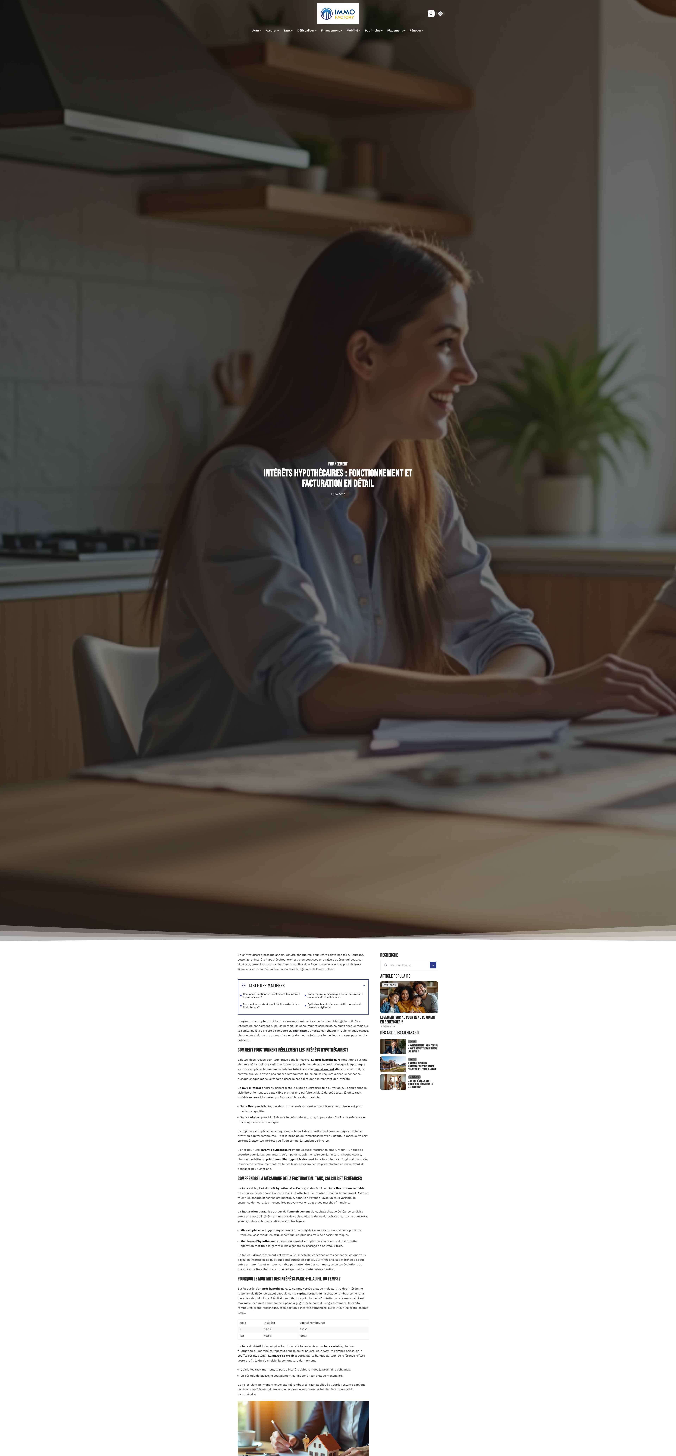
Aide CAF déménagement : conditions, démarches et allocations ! (420, 1084)
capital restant (324, 1069)
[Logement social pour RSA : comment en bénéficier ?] (409, 997)
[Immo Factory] (338, 13)
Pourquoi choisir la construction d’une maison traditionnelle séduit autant (422, 1066)
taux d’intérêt (251, 1087)
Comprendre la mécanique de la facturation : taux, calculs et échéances (335, 995)
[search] (431, 13)
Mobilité (414, 1077)
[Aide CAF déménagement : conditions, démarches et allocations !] (393, 1082)
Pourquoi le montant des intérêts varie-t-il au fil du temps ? (271, 1006)
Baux (412, 1041)
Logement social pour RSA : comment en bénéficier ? (408, 1020)
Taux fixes (300, 1030)
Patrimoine (390, 985)
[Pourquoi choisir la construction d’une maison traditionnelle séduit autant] (393, 1064)
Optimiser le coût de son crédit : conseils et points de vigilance (334, 1006)
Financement (338, 464)
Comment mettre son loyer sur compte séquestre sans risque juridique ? (423, 1048)
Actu (412, 1059)
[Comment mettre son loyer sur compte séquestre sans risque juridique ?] (393, 1046)
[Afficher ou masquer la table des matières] (325, 986)
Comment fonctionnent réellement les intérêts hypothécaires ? (271, 995)
